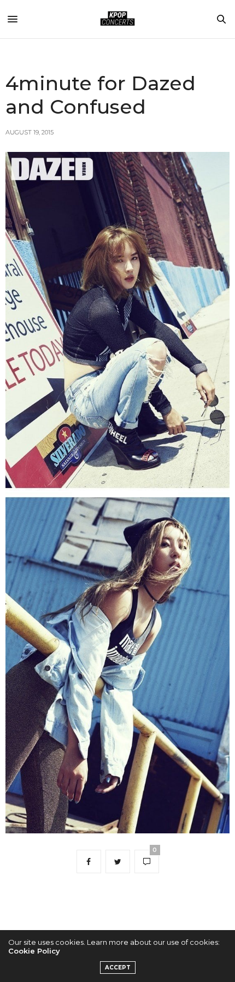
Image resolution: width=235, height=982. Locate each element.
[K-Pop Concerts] (117, 19)
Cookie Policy (34, 950)
